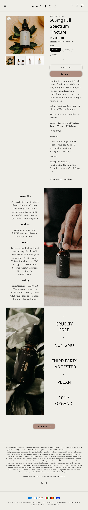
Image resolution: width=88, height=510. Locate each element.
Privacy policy (61, 502)
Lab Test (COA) (44, 426)
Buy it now (66, 74)
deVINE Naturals (20, 502)
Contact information (52, 504)
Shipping (53, 41)
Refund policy (48, 502)
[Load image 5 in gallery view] (39, 60)
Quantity (53, 55)
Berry (69, 50)
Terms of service (74, 502)
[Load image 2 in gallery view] (20, 60)
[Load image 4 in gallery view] (29, 60)
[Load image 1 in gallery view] (10, 60)
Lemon (55, 50)
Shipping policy (36, 504)
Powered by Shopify (33, 502)
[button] (4, 5)
